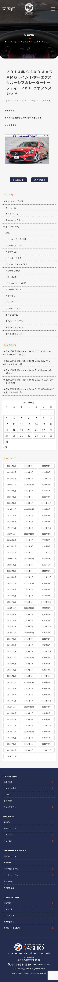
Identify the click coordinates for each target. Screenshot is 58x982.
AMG (8, 232)
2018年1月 (29, 676)
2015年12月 (46, 725)
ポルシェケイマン (14, 327)
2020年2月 (11, 626)
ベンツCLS (11, 251)
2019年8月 (11, 639)
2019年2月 (11, 651)
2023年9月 (46, 534)
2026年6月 (46, 466)
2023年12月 (46, 527)
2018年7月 (29, 663)
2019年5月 (11, 645)
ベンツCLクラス (14, 257)
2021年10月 (29, 583)
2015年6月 (46, 737)
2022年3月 (46, 571)
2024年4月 (29, 521)
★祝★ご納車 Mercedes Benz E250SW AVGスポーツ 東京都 (28, 381)
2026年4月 (29, 472)
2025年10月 (29, 484)
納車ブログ (8, 800)
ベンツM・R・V (13, 289)
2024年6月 (46, 515)
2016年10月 (29, 707)
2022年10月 (29, 558)
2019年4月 (29, 645)
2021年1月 (29, 602)
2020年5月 (11, 620)
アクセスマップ (10, 828)
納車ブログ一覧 (11, 226)
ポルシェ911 (12, 314)
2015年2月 (11, 750)
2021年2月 (11, 602)
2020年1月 (29, 626)
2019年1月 (29, 651)
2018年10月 (29, 657)
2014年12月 (46, 750)
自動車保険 (8, 881)
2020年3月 (46, 620)
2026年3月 (46, 472)
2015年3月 (46, 744)
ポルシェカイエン (14, 320)
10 (7, 424)
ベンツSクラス (13, 308)
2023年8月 (11, 540)
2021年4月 (29, 595)
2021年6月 (46, 589)
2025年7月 (29, 490)
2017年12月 (46, 676)
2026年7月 (29, 466)
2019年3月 (46, 645)
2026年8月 (11, 466)
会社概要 (7, 903)
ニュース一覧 (44, 100)
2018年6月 (46, 663)
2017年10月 (29, 682)
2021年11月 (12, 583)
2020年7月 (29, 614)
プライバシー (9, 915)
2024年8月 (11, 515)
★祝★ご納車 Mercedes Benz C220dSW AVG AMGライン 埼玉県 (26, 362)
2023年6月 (46, 540)
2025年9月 (46, 484)
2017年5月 (11, 694)
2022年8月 (11, 565)
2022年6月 (46, 565)
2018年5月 (11, 670)
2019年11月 (12, 632)
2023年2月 (11, 552)
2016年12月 (46, 700)
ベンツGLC (11, 276)
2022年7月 (29, 565)
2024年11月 (12, 509)
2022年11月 (12, 558)
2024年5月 (11, 521)
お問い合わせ (9, 922)
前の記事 (19, 179)
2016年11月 (12, 707)
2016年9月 (46, 707)
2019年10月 (29, 632)
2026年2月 (11, 478)
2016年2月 (11, 725)
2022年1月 (29, 577)
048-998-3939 (13, 9)
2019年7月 (29, 639)
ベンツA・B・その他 (16, 239)
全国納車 (7, 862)
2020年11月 (12, 608)
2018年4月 (29, 670)
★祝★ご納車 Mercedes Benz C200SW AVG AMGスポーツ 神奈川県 (28, 391)
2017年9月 (46, 682)
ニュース (16, 41)
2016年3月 (46, 719)
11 (14, 424)
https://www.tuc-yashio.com (31, 968)
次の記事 (39, 179)
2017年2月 (11, 700)
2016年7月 (29, 713)
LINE (9, 9)
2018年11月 (12, 657)
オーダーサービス (11, 875)
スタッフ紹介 (9, 835)
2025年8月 (11, 490)
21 (36, 429)
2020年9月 (46, 608)
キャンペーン (12, 213)
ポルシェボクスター (16, 333)
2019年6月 (46, 639)
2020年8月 (11, 614)
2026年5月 (11, 472)
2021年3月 (46, 595)
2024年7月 (29, 515)
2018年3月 (46, 670)
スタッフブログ (10, 807)
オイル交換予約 (10, 788)
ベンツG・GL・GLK (16, 283)
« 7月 (5, 446)
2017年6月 (46, 688)
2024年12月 (46, 503)
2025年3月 (46, 497)
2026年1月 (29, 478)
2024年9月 (46, 509)
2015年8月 (11, 737)
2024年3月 (46, 521)
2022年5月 (11, 571)
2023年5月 (11, 546)
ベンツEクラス (13, 270)
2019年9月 (46, 632)
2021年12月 (46, 577)
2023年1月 (29, 552)
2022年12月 (46, 552)
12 (21, 424)
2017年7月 (29, 688)
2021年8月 (11, 589)
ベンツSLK (11, 302)
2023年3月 (46, 546)
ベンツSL (10, 295)
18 (14, 429)
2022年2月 (11, 577)
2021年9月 (46, 583)
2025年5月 (11, 497)
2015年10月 (29, 731)
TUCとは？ (8, 841)
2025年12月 (46, 478)
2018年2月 (11, 676)
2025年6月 (46, 490)
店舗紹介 (7, 822)
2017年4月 (29, 694)
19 (21, 429)
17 (7, 429)
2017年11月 (12, 682)
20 (29, 429)
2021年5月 (11, 595)
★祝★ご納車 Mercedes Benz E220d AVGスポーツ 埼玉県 (28, 372)
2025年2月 (11, 503)
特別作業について (11, 869)
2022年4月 (29, 571)
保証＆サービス (10, 856)
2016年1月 (29, 725)
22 (43, 429)
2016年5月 (11, 719)
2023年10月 (29, 534)
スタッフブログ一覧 (13, 201)
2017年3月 (46, 694)
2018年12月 (46, 651)
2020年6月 (46, 614)
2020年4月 (29, 620)
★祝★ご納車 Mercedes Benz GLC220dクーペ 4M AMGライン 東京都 (27, 353)
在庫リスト (4, 9)
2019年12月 (46, 626)
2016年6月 (46, 713)
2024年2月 (11, 527)
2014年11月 (12, 756)
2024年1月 (29, 527)
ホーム (7, 41)
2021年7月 (29, 589)
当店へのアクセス (14, 220)
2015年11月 (12, 731)
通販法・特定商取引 (12, 928)
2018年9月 (46, 657)
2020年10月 (29, 608)
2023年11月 (12, 534)
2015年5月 (11, 744)
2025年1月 (29, 503)
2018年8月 (11, 663)
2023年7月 (29, 540)
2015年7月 (29, 737)
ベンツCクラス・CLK (16, 264)
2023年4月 (29, 546)
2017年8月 (11, 688)
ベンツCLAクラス (14, 245)
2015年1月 (29, 750)
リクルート (8, 909)
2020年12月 (46, 602)
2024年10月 (29, 509)
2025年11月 (12, 484)
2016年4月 (29, 719)
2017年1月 (29, 700)
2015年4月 (29, 744)
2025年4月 (29, 497)
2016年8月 (11, 713)
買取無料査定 (9, 887)
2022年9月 (46, 558)
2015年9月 (46, 731)
